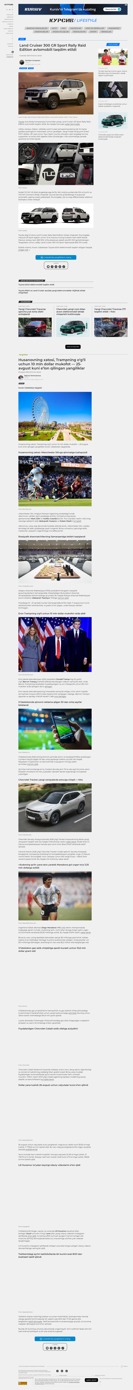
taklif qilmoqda (35, 1322)
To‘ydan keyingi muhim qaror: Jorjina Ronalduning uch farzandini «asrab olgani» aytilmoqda (112, 73)
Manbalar (10, 24)
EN (12, 9)
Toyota (21, 122)
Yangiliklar (9, 14)
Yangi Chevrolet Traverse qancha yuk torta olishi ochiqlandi (32, 312)
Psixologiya (79, 32)
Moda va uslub (61, 32)
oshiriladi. (72, 1013)
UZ (9, 9)
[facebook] (57, 1371)
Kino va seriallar (94, 28)
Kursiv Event (9, 33)
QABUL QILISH (91, 1380)
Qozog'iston (9, 54)
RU (7, 9)
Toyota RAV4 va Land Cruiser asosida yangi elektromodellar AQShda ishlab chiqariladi (51, 292)
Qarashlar (10, 17)
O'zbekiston (9, 57)
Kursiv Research (8, 28)
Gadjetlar (75, 28)
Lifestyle (10, 31)
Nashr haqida (63, 1375)
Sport (93, 32)
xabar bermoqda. (72, 124)
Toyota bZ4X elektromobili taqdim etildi (36, 285)
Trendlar (106, 32)
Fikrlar (11, 26)
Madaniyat (114, 28)
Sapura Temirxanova (32, 376)
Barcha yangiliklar (36, 28)
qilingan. (48, 687)
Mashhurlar (41, 32)
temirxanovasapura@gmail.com (33, 379)
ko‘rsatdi (77, 521)
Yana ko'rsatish (73, 347)
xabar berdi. (71, 842)
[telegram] (66, 1371)
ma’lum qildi (63, 598)
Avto (54, 28)
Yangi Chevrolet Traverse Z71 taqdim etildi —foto (110, 310)
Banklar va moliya (7, 21)
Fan (63, 28)
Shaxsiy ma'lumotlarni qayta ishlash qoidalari (108, 1378)
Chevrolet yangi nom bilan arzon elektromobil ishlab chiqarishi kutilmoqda (111, 137)
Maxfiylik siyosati (100, 1375)
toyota (31, 68)
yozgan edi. (23, 250)
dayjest (21, 383)
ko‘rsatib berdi (47, 1079)
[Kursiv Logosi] (8, 4)
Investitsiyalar (8, 19)
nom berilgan (60, 696)
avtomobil (23, 68)
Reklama (10, 46)
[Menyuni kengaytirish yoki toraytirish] (12, 39)
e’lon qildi (32, 1236)
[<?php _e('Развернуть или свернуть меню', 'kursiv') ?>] (12, 52)
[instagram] (62, 1371)
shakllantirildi (31, 1150)
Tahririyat (10, 44)
